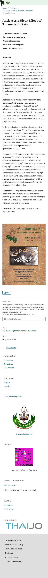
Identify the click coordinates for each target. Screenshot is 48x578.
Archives (13, 8)
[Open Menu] (2, 2)
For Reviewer (9, 509)
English (7, 382)
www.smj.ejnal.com (24, 434)
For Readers (8, 360)
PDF (7, 293)
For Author (8, 505)
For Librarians (9, 368)
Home (4, 8)
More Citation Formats (12, 319)
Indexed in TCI (10, 485)
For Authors (8, 364)
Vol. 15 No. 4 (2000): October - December (17, 11)
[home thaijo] (24, 528)
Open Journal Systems (13, 396)
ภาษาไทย (7, 386)
